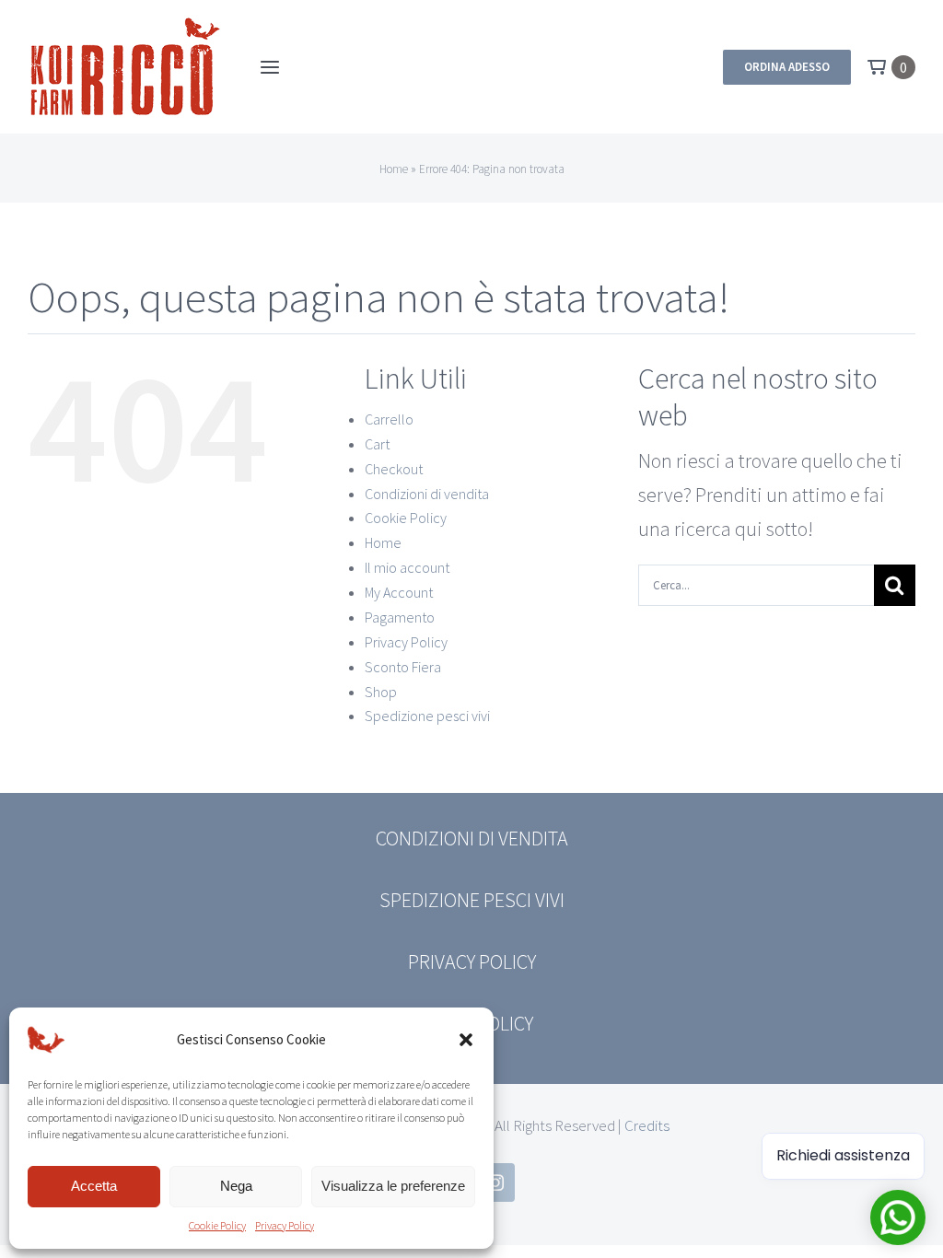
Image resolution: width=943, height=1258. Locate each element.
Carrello (389, 419)
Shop (381, 691)
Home (393, 169)
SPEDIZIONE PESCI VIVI (472, 900)
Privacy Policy (284, 1225)
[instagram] (495, 1182)
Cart (377, 444)
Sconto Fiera (403, 667)
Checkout (394, 469)
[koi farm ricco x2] (125, 24)
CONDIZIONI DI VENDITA (472, 838)
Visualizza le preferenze (393, 1186)
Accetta (94, 1186)
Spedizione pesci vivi (427, 715)
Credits (646, 1125)
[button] (466, 1040)
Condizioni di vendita (427, 493)
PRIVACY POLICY (472, 961)
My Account (399, 592)
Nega (236, 1186)
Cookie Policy (217, 1225)
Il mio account (407, 567)
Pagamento (400, 617)
